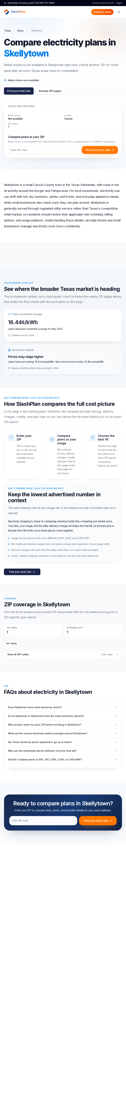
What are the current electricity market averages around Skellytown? (47, 733)
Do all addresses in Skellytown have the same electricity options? (46, 716)
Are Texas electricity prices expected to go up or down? (40, 742)
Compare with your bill (103, 3)
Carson (68, 118)
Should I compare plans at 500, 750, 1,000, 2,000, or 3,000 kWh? (45, 759)
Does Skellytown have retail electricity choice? (35, 707)
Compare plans (102, 12)
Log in (119, 3)
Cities (20, 30)
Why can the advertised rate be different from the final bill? (42, 750)
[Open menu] (119, 12)
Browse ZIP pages (50, 91)
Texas (7, 30)
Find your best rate (18, 91)
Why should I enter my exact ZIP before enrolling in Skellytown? (44, 724)
